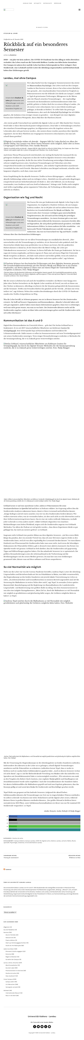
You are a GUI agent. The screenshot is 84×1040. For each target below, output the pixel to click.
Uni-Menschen (10, 984)
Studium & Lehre (11, 33)
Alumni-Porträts (10, 935)
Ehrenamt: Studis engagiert (14, 951)
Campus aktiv (10, 981)
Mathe (67, 210)
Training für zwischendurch (11, 857)
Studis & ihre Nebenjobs (13, 945)
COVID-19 (38, 841)
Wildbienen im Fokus (74, 857)
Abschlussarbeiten (11, 965)
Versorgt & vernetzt (12, 987)
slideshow (21, 842)
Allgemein (7, 927)
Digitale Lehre (46, 841)
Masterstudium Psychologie (41, 86)
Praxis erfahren (10, 940)
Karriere (6, 932)
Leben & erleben (9, 949)
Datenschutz (47, 3)
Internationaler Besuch (13, 993)
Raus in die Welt (11, 995)
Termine (8, 869)
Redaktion (13, 55)
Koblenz (53, 841)
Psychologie (13, 842)
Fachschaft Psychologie (59, 112)
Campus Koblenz (19, 841)
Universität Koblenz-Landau (33, 842)
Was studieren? (10, 976)
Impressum (57, 3)
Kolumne (8, 954)
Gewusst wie (9, 937)
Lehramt (64, 841)
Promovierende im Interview (14, 970)
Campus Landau (30, 841)
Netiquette (37, 3)
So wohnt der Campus (12, 959)
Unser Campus (8, 979)
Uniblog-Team (27, 3)
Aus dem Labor (10, 968)
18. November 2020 (18, 39)
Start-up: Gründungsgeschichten (16, 943)
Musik (59, 210)
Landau (58, 841)
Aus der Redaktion (9, 929)
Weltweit (6, 990)
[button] (13, 817)
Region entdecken (11, 957)
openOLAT (6, 842)
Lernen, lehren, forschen (11, 962)
